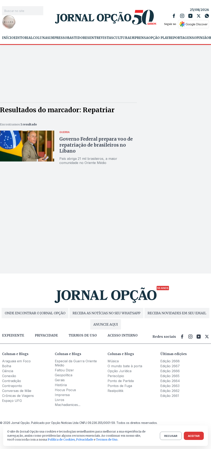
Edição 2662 (169, 391)
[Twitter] (199, 16)
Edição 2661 (169, 396)
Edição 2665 (169, 376)
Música (113, 361)
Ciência (7, 371)
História (61, 385)
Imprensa (139, 38)
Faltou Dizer (64, 370)
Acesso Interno (123, 335)
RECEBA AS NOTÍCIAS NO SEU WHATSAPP (106, 313)
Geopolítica (63, 375)
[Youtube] (190, 16)
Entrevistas (101, 38)
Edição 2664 (170, 381)
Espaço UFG (12, 401)
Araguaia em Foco (16, 361)
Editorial (23, 38)
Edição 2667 (170, 366)
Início (8, 38)
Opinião (201, 38)
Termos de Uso (106, 439)
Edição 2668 (170, 361)
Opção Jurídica (119, 371)
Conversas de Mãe (16, 391)
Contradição (11, 381)
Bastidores (78, 38)
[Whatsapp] (207, 16)
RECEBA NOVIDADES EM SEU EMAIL (177, 313)
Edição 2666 (170, 371)
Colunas (41, 38)
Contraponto (12, 386)
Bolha (6, 366)
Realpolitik (115, 391)
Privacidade (46, 335)
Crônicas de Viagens (18, 396)
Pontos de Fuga (120, 386)
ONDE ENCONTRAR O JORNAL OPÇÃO (35, 313)
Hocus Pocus (65, 390)
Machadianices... (67, 405)
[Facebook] (174, 16)
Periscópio (116, 376)
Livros (59, 400)
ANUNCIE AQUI (105, 324)
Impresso (58, 38)
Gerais (60, 380)
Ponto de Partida (121, 381)
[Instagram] (182, 16)
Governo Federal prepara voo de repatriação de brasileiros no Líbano (96, 145)
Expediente (13, 335)
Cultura (121, 38)
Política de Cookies (61, 439)
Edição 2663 (169, 386)
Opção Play (158, 38)
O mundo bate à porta (125, 366)
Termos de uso (83, 335)
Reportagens (181, 38)
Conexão (9, 376)
